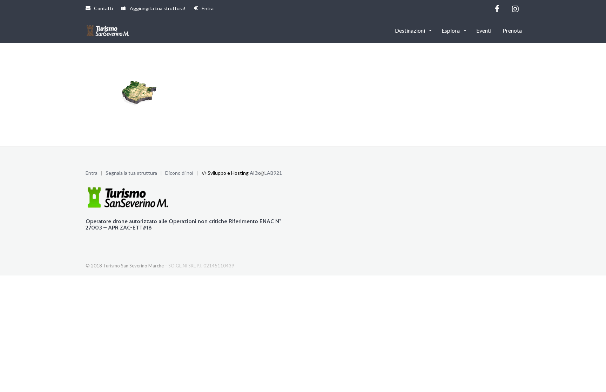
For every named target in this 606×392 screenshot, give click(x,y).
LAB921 (273, 173)
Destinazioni (410, 30)
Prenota (512, 30)
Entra (207, 8)
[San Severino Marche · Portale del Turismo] (109, 29)
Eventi (483, 30)
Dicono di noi (179, 173)
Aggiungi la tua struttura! (157, 8)
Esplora (451, 30)
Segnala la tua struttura (131, 173)
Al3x (255, 173)
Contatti (103, 8)
